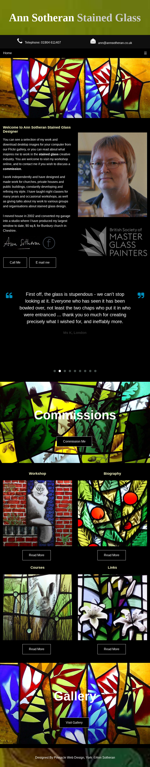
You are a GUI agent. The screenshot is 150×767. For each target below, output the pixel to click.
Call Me (15, 262)
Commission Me (74, 441)
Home (7, 53)
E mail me (43, 262)
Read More (36, 555)
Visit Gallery (74, 722)
